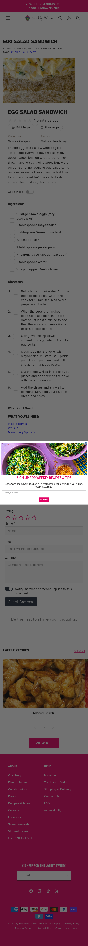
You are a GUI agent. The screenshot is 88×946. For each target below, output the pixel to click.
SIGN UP (44, 500)
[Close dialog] (86, 443)
